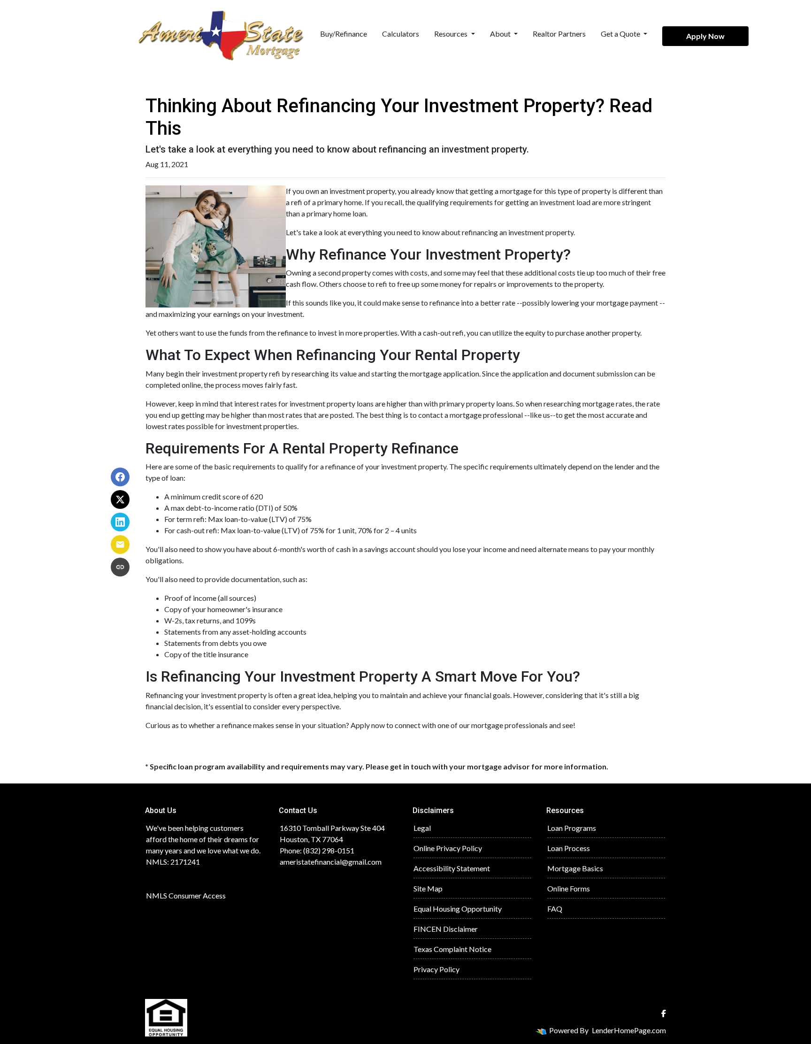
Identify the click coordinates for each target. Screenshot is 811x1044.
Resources (451, 33)
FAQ (554, 908)
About (501, 33)
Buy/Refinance (343, 33)
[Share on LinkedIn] (120, 522)
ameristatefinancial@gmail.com (331, 861)
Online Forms (568, 888)
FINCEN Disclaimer (445, 928)
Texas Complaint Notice (452, 948)
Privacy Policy (436, 969)
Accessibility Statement (451, 868)
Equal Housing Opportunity (457, 908)
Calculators (400, 33)
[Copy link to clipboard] (120, 567)
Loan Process (568, 848)
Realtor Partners (559, 33)
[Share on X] (120, 499)
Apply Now (705, 35)
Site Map (428, 888)
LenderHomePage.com (629, 1030)
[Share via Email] (120, 544)
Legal (422, 827)
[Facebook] (663, 1013)
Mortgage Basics (575, 868)
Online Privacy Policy (447, 848)
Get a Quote (621, 33)
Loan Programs (571, 827)
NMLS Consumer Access (186, 895)
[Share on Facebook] (120, 477)
